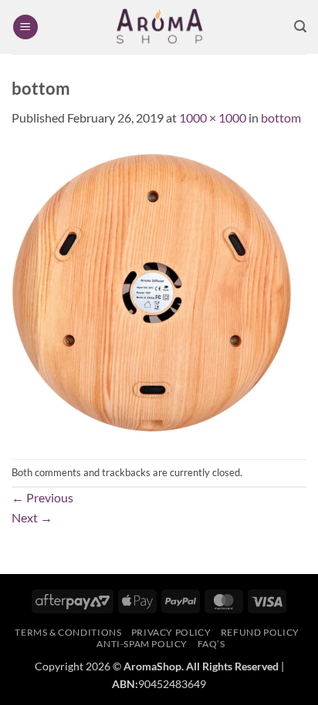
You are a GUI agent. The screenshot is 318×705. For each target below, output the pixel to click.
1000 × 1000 (212, 117)
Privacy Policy (171, 632)
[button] (25, 27)
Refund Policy (260, 632)
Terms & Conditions (68, 632)
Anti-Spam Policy (142, 644)
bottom (281, 117)
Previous (42, 497)
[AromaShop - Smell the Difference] (159, 27)
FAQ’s (211, 644)
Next (32, 517)
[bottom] (159, 291)
